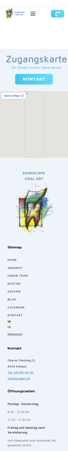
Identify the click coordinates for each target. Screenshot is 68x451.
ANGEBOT (15, 267)
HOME (12, 259)
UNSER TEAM (18, 275)
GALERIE (14, 291)
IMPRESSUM (15, 334)
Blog (12, 299)
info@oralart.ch (19, 378)
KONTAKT (34, 79)
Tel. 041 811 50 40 (20, 372)
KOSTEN (14, 283)
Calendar (16, 307)
